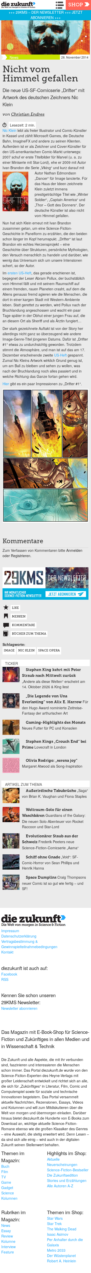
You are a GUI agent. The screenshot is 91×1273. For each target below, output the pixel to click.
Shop (75, 5)
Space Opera (49, 650)
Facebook (9, 974)
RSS (4, 979)
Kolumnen (9, 1198)
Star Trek (54, 1223)
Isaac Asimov (57, 1234)
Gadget (7, 1187)
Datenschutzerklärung (18, 936)
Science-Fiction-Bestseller (67, 1169)
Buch (5, 1166)
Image (9, 650)
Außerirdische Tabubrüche (51, 791)
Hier (6, 383)
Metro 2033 (56, 1250)
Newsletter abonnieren (19, 1008)
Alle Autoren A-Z (60, 1185)
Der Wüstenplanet (61, 1255)
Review (7, 1236)
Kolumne (8, 1241)
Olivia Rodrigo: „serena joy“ (51, 761)
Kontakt (7, 951)
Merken (19, 616)
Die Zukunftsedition (62, 1175)
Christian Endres (27, 115)
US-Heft (60, 355)
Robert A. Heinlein (61, 1260)
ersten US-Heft (19, 272)
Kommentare (23, 625)
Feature (7, 1251)
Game (6, 1182)
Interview (8, 1246)
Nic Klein (9, 130)
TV (3, 1176)
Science (7, 1192)
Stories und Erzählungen (66, 1180)
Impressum (10, 930)
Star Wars (55, 1218)
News (5, 1225)
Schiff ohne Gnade (43, 857)
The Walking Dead (61, 1228)
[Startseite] (17, 6)
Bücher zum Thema (29, 633)
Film (4, 1171)
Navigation (61, 5)
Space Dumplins (41, 877)
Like (15, 608)
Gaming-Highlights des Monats (55, 722)
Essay (6, 1230)
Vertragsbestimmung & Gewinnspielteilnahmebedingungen (29, 944)
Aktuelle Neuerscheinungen (62, 1162)
